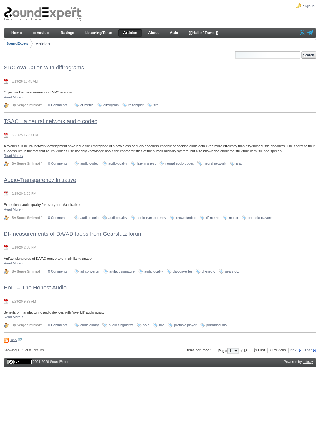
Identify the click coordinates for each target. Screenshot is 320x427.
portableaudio (216, 325)
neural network (215, 163)
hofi (161, 325)
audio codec (89, 163)
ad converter (90, 271)
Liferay (308, 362)
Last (308, 350)
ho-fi (146, 325)
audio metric (89, 217)
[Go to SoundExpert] (43, 14)
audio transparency (151, 217)
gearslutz (232, 271)
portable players (260, 217)
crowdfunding (186, 217)
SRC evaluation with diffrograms (44, 67)
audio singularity (121, 325)
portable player (185, 325)
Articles (43, 43)
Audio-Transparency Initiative (40, 180)
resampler (136, 105)
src (155, 105)
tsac (239, 163)
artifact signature (122, 271)
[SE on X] (302, 33)
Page (223, 351)
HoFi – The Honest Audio (35, 287)
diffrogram (111, 105)
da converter (182, 271)
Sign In (309, 6)
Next (294, 350)
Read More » (13, 97)
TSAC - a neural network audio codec (50, 121)
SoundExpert (17, 43)
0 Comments (58, 105)
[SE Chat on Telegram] (310, 33)
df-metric (87, 105)
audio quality (117, 163)
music (233, 217)
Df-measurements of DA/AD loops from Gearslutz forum (73, 234)
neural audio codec (179, 163)
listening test (146, 163)
